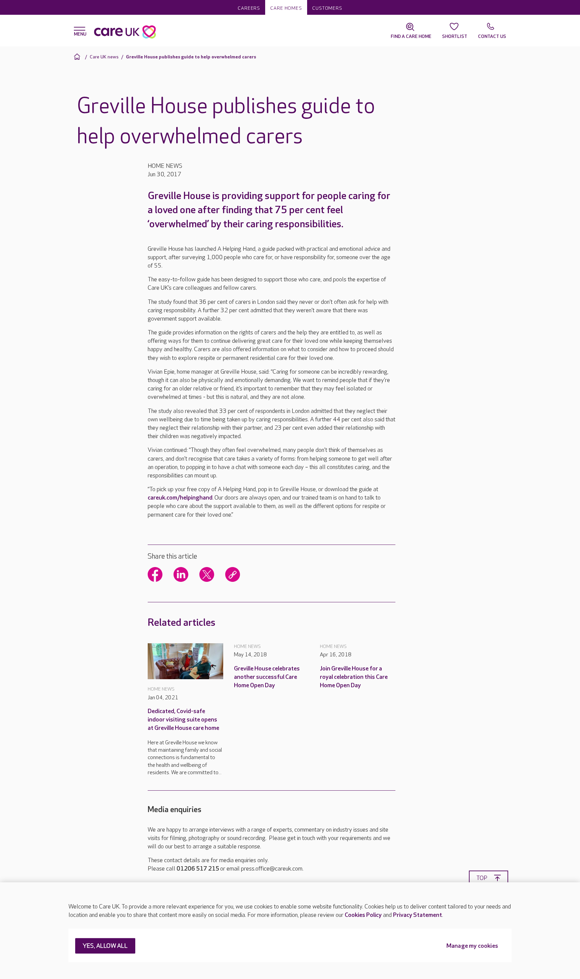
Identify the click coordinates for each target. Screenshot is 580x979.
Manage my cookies (472, 946)
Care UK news (104, 57)
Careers (249, 8)
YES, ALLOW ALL (105, 946)
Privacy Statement (417, 915)
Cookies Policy (363, 915)
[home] (78, 56)
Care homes (286, 8)
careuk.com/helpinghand (180, 497)
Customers (327, 8)
